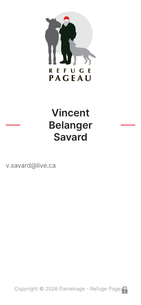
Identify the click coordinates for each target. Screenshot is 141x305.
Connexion (124, 289)
